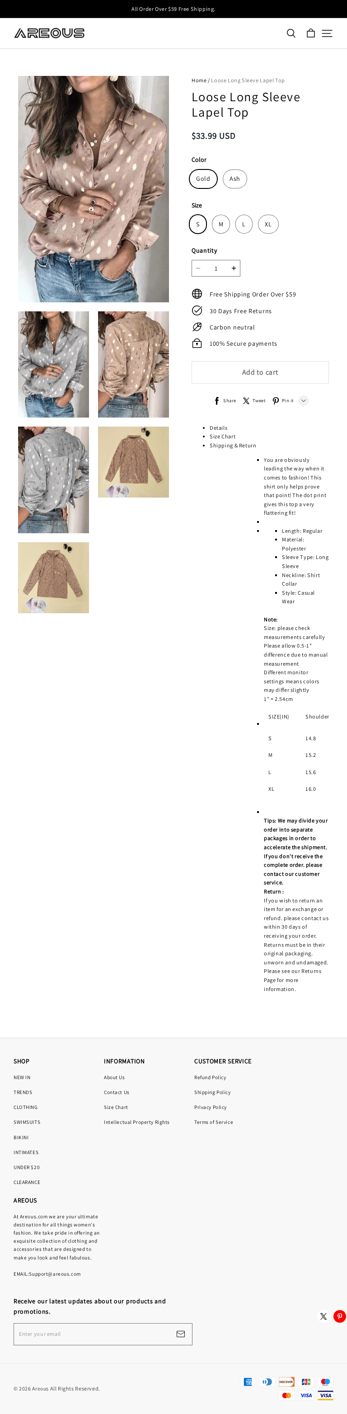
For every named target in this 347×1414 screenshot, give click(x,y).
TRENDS (23, 1092)
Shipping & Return (233, 445)
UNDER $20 (27, 1167)
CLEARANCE (27, 1182)
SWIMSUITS (27, 1121)
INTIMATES (26, 1152)
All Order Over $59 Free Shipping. (173, 9)
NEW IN (22, 1077)
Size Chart (222, 436)
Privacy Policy (210, 1107)
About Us (114, 1077)
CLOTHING (26, 1107)
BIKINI (21, 1137)
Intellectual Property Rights (137, 1121)
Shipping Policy (212, 1092)
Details (218, 428)
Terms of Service (213, 1121)
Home (199, 80)
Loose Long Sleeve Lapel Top (248, 80)
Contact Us (117, 1092)
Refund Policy (210, 1077)
